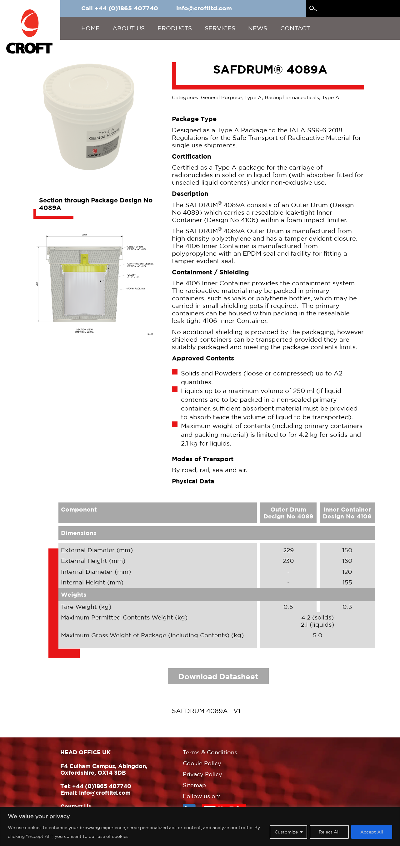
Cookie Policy (202, 763)
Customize (286, 831)
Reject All (329, 831)
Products (175, 28)
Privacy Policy (202, 774)
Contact (295, 28)
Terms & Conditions (210, 752)
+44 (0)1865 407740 (101, 786)
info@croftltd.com (204, 8)
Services (220, 28)
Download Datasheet (218, 676)
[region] (200, 826)
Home (90, 28)
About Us (128, 28)
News (257, 28)
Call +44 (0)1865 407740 (119, 8)
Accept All (371, 831)
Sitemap (194, 785)
